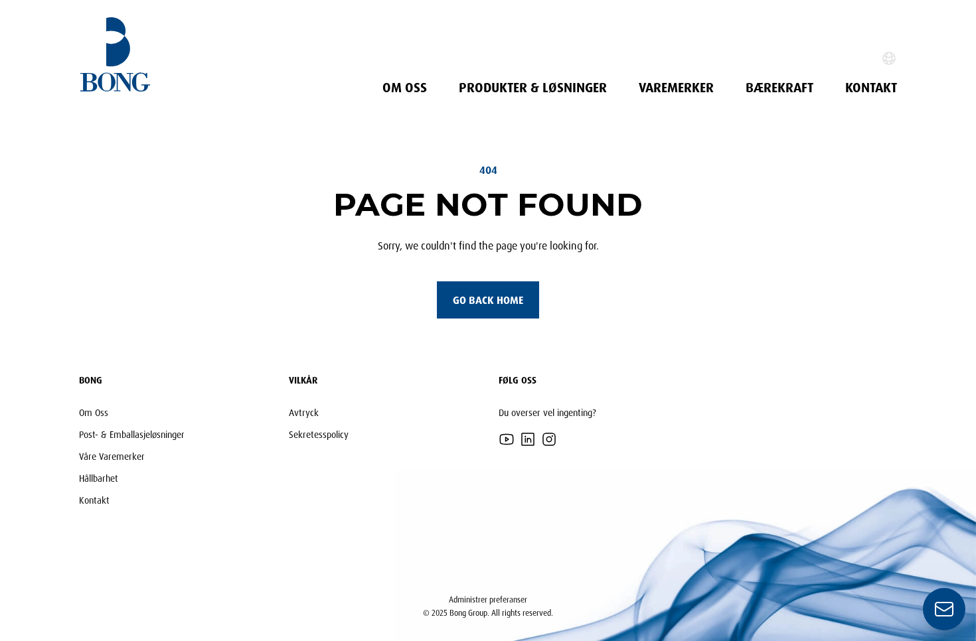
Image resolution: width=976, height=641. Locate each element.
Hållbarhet (98, 478)
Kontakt (871, 87)
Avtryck (304, 412)
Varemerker (676, 87)
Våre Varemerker (112, 456)
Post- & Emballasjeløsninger (132, 434)
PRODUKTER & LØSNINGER (533, 87)
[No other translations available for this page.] (889, 58)
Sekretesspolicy (319, 434)
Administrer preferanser (488, 600)
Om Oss (404, 87)
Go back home (488, 300)
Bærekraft (779, 87)
